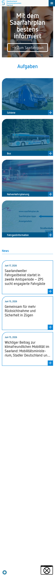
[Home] (11, 5)
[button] (4, 572)
